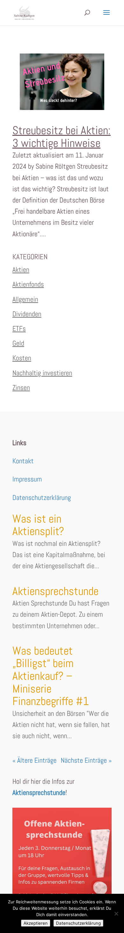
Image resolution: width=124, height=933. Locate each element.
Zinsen (21, 387)
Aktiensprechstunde (55, 591)
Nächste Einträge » (86, 760)
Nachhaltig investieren (42, 372)
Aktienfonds (28, 284)
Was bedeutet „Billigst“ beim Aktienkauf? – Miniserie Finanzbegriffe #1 (50, 676)
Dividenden (26, 313)
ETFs (19, 328)
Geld (18, 343)
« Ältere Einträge (34, 760)
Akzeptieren (36, 923)
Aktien (20, 269)
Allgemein (25, 299)
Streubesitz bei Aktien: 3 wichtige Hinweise (61, 137)
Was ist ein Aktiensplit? (38, 525)
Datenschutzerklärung (41, 497)
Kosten (21, 357)
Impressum (27, 478)
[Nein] (116, 913)
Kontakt (23, 460)
